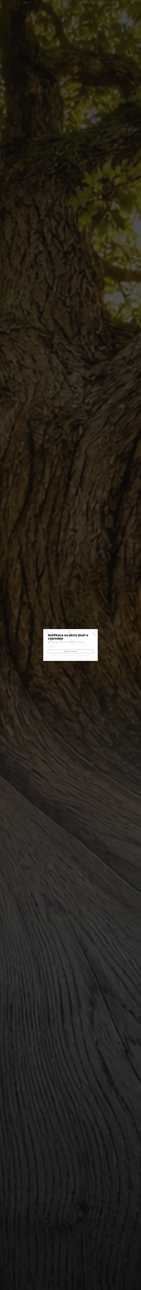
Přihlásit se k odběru (70, 651)
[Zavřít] (95, 631)
